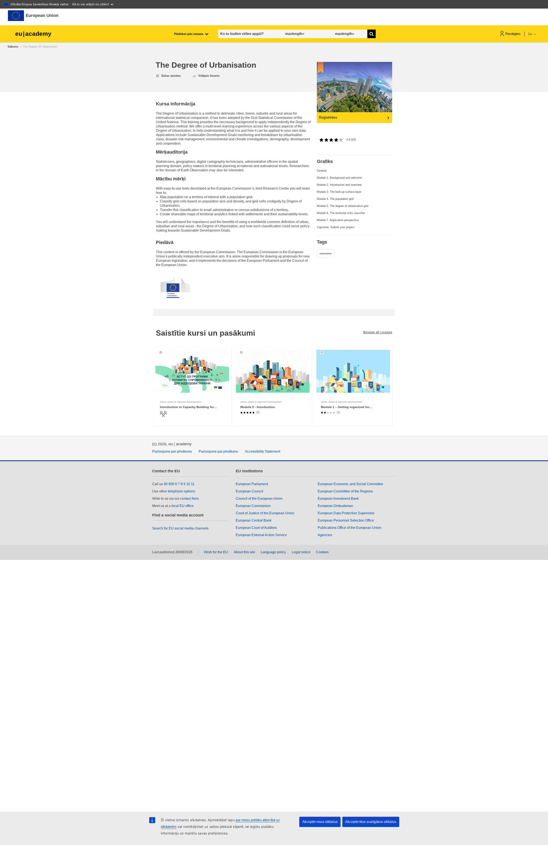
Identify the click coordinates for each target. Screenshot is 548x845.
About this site (244, 552)
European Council (249, 491)
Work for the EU (216, 552)
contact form (189, 498)
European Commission (253, 506)
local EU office (182, 506)
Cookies (322, 552)
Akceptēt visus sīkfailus (320, 822)
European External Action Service (261, 535)
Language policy (273, 552)
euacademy (33, 33)
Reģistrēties (328, 117)
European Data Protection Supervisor (346, 513)
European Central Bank (253, 520)
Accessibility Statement (262, 451)
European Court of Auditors (256, 527)
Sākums (12, 46)
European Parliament (252, 484)
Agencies (325, 535)
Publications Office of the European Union (349, 527)
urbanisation (326, 253)
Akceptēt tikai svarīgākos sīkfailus (370, 822)
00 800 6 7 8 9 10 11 (179, 484)
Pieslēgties (513, 34)
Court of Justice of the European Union (265, 513)
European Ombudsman (335, 506)
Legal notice (301, 552)
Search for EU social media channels (180, 528)
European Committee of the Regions (345, 491)
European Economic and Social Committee (350, 484)
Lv (531, 34)
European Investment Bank (338, 498)
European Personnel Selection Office (346, 520)
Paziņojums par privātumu (172, 451)
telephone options (181, 491)
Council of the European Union (259, 498)
